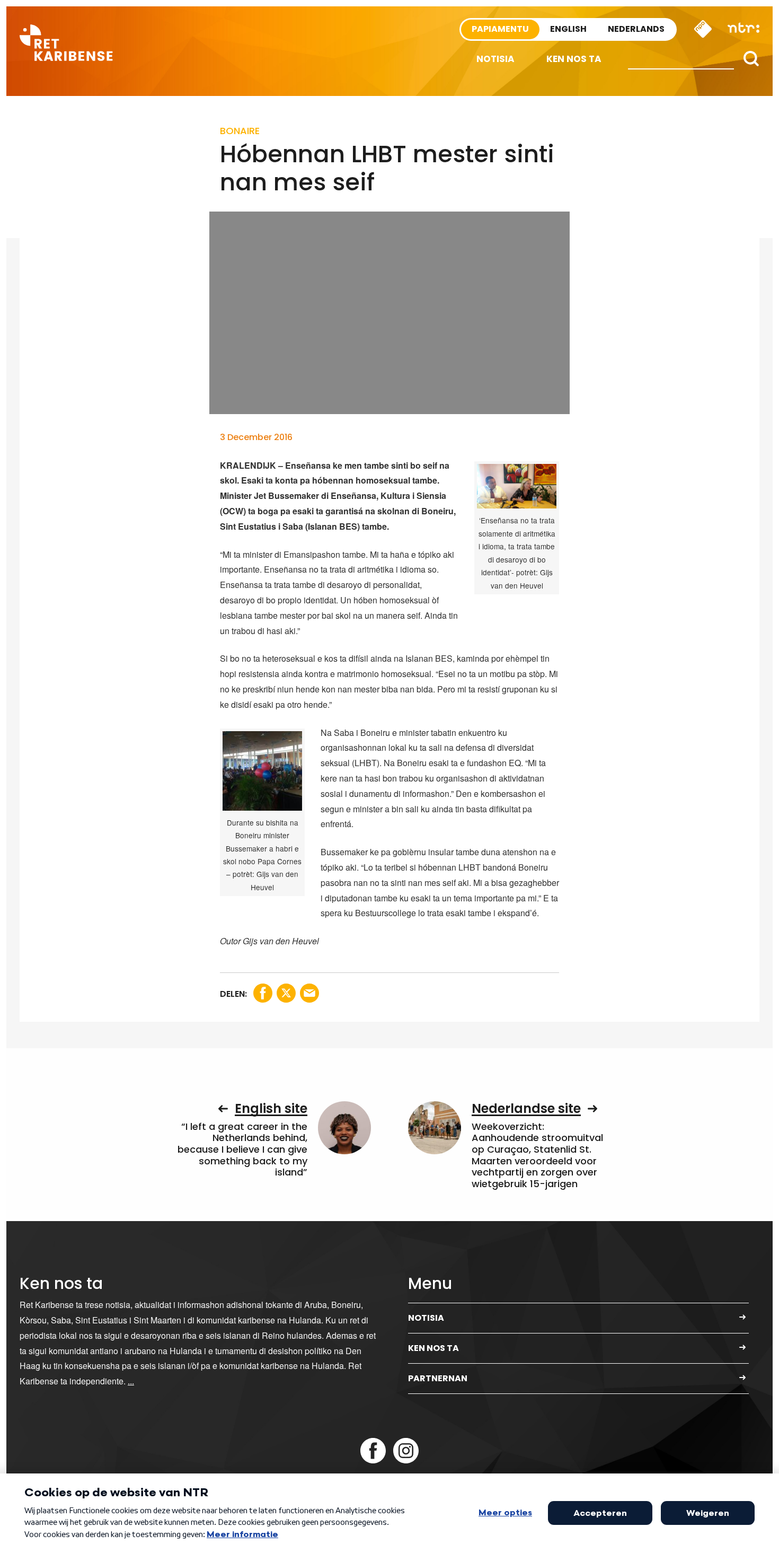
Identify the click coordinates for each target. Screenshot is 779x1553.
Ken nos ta (573, 58)
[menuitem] (495, 59)
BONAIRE (240, 130)
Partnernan (437, 1378)
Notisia (495, 58)
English (568, 29)
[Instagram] (406, 1450)
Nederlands (636, 29)
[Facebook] (373, 1450)
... (131, 1381)
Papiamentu (500, 29)
